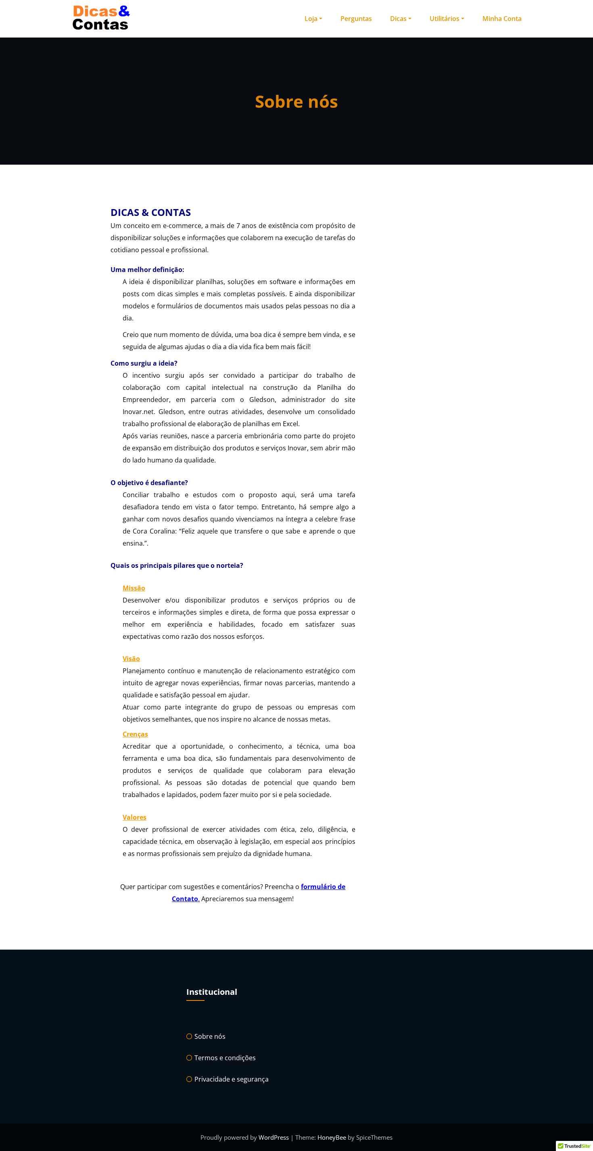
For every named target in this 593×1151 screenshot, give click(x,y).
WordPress (274, 1137)
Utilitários (444, 18)
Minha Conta (502, 18)
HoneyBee (331, 1137)
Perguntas (356, 18)
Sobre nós (210, 1036)
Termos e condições (225, 1057)
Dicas (398, 18)
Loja (311, 18)
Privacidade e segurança (231, 1079)
